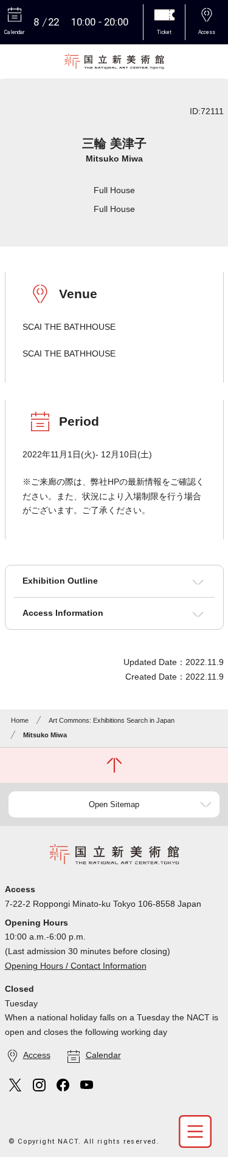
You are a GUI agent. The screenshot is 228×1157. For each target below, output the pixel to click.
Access (36, 1055)
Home (20, 720)
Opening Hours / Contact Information (76, 966)
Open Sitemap (114, 804)
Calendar (103, 1055)
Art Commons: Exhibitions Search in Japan (111, 720)
